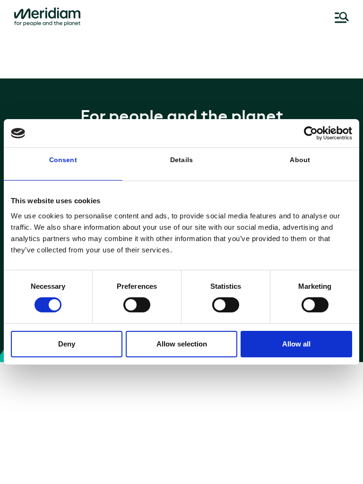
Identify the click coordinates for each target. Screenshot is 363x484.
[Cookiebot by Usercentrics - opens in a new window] (310, 133)
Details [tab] (181, 160)
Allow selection (181, 344)
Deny (66, 344)
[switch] (136, 304)
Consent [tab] (63, 160)
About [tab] (300, 160)
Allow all (296, 344)
